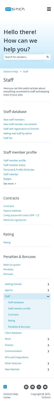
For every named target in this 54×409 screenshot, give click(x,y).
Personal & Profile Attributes (18, 169)
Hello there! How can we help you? (20, 40)
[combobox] (24, 57)
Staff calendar (10, 174)
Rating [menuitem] (11, 320)
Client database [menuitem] (13, 332)
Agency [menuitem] (9, 290)
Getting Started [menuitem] (13, 284)
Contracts (8, 206)
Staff (25, 71)
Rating (7, 242)
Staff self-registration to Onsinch (21, 128)
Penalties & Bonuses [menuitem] (19, 326)
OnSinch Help (10, 71)
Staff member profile (14, 160)
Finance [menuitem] (9, 345)
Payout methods (12, 210)
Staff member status (14, 165)
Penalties (8, 269)
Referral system (11, 264)
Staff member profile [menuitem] (19, 308)
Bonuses (8, 274)
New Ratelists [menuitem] (12, 369)
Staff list (7, 138)
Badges (7, 178)
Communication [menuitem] (13, 351)
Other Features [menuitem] (13, 363)
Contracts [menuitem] (13, 314)
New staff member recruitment (20, 124)
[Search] (47, 57)
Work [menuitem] (8, 338)
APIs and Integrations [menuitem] (16, 357)
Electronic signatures (14, 220)
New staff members (14, 119)
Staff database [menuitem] (16, 302)
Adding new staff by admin (17, 133)
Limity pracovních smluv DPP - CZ (21, 215)
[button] (48, 284)
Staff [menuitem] (7, 296)
